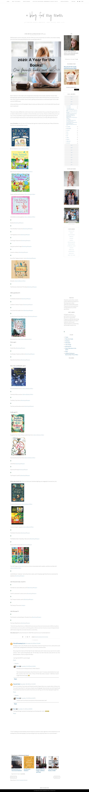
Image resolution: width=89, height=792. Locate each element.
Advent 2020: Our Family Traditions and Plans (40, 770)
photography (71, 251)
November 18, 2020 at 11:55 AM (28, 684)
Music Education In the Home (70, 349)
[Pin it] (29, 636)
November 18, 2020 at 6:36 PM (28, 698)
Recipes (73, 1)
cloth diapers (71, 234)
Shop (66, 351)
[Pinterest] (75, 59)
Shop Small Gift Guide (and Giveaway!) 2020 (71, 125)
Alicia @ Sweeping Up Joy (19, 643)
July (67, 132)
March (67, 139)
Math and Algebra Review (69, 123)
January (68, 143)
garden (71, 240)
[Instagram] (73, 59)
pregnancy (71, 253)
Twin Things (68, 344)
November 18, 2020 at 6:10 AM (28, 666)
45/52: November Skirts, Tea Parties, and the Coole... (71, 112)
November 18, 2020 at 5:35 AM (33, 643)
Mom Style (67, 342)
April (67, 137)
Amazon (21, 222)
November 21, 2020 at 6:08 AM (25, 709)
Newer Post (13, 777)
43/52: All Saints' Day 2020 (69, 121)
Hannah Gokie (16, 684)
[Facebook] (71, 59)
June (67, 133)
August (67, 130)
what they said (71, 255)
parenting (71, 249)
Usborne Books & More (23, 148)
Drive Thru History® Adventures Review (71, 122)
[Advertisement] (35, 744)
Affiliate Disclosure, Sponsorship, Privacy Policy (45, 1)
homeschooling (71, 242)
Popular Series (64, 1)
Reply (14, 660)
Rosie (17, 666)
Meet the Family (16, 1)
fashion (71, 238)
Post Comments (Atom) (22, 780)
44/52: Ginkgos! (68, 119)
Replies (17, 663)
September (68, 128)
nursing (71, 247)
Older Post (57, 777)
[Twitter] (77, 59)
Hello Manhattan (51, 790)
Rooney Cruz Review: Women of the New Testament (71, 118)
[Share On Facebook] (25, 636)
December (68, 106)
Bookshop (16, 222)
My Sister (67, 341)
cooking (71, 236)
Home (8, 1)
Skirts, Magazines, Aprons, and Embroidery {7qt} (70, 116)
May (67, 135)
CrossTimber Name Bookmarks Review (71, 113)
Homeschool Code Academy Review (71, 120)
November (68, 107)
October (68, 126)
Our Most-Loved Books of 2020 (70, 114)
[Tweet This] (27, 636)
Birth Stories (26, 1)
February (68, 141)
